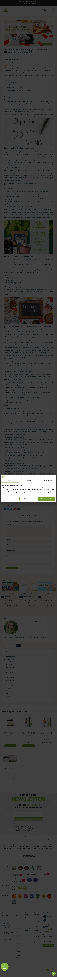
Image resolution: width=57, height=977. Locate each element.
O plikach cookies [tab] (47, 480)
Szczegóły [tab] (28, 480)
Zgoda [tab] (10, 480)
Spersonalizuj (27, 498)
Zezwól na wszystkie (46, 498)
